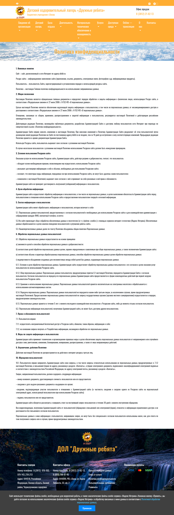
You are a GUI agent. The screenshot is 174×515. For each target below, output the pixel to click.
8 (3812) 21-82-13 (145, 14)
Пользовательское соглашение (102, 482)
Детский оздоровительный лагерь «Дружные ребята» (66, 10)
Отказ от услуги (95, 474)
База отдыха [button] (51, 24)
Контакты (151, 23)
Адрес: (20, 478)
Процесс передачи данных (100, 470)
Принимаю (87, 508)
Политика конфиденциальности (102, 478)
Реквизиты (93, 487)
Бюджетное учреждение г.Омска (41, 14)
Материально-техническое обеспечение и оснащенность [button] (84, 28)
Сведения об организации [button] (24, 24)
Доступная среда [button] (113, 24)
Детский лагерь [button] (39, 24)
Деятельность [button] (66, 23)
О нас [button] (140, 24)
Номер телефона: (25, 470)
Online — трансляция (128, 24)
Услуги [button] (100, 23)
